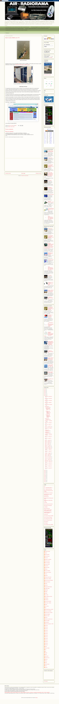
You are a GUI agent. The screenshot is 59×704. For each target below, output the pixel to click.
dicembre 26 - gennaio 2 (48, 396)
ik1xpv (46, 662)
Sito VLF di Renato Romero (48, 520)
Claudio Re (46, 565)
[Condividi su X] (21, 125)
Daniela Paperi (47, 567)
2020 (45, 470)
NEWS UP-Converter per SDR (51, 202)
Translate (51, 57)
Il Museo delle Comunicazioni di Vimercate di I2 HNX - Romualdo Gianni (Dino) (50, 174)
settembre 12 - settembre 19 (47, 432)
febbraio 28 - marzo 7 (48, 460)
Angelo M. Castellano (48, 559)
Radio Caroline (12, 126)
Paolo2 (46, 604)
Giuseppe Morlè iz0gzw (48, 586)
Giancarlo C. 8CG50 (48, 578)
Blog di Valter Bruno (47, 508)
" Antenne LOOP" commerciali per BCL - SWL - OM (50, 365)
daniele (46, 652)
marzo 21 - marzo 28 (48, 456)
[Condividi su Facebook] (22, 125)
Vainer (46, 646)
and (45, 649)
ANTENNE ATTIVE (50, 259)
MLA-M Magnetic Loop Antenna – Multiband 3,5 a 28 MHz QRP (50, 166)
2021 (45, 395)
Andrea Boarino (47, 556)
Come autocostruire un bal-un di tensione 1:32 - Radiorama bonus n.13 (50, 218)
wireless (46, 667)
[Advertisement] (23, 164)
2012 (45, 480)
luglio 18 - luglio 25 (48, 442)
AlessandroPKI (47, 554)
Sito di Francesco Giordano (48, 517)
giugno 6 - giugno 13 (48, 446)
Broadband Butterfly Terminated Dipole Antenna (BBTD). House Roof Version (48, 334)
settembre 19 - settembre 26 (47, 430)
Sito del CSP (46, 514)
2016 (45, 475)
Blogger (37, 697)
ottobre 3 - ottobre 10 (48, 426)
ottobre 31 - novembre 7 (48, 422)
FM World (45, 502)
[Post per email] (18, 125)
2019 (45, 471)
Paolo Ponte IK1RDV (48, 601)
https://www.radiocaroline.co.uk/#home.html (22, 64)
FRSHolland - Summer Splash (50, 188)
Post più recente (8, 173)
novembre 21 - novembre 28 (47, 407)
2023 (45, 392)
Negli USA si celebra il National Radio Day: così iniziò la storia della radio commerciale (36, 28)
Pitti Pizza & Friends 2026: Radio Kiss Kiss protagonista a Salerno (14, 28)
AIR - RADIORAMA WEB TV (48, 487)
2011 (45, 481)
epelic (46, 654)
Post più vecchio (38, 173)
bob (45, 651)
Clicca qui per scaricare (47, 74)
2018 (45, 472)
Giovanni (46, 585)
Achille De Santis (47, 551)
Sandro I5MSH (47, 620)
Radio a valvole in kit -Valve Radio (50, 372)
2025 (45, 390)
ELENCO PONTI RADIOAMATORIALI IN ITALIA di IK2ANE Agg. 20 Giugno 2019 (50, 343)
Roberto (46, 617)
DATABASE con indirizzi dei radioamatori (50, 316)
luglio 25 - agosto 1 (48, 441)
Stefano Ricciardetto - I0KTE (49, 623)
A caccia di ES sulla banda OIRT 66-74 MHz (51, 209)
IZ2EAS (46, 591)
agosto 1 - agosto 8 (48, 440)
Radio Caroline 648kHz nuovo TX (48, 409)
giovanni (46, 659)
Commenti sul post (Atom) (24, 175)
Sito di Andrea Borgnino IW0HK (48, 515)
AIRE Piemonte (46, 496)
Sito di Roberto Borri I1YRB (48, 518)
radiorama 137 (50, 157)
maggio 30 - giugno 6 (48, 447)
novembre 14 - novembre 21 (47, 419)
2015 (45, 476)
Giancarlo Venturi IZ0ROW (49, 580)
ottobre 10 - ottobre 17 (48, 424)
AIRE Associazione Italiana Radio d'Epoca (48, 495)
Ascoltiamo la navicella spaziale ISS (50, 298)
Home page (23, 173)
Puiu (45, 607)
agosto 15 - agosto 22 (48, 438)
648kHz (9, 126)
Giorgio (46, 583)
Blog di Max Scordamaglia (48, 505)
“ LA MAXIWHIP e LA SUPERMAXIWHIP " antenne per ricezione (50, 324)
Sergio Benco (47, 622)
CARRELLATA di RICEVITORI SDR (50, 151)
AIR (44, 486)
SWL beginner (46, 521)
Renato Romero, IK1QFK (48, 612)
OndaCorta (46, 599)
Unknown (46, 625)
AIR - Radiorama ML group (48, 489)
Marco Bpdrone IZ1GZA (48, 596)
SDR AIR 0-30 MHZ (51, 194)
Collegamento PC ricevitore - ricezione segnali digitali (50, 283)
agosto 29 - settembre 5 (48, 436)
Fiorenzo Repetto (47, 570)
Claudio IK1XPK (47, 564)
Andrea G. (46, 557)
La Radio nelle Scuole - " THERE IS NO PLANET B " (48, 412)
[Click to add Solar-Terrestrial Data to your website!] (48, 124)
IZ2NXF (46, 593)
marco (46, 665)
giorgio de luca (47, 657)
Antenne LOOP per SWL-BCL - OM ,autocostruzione (51, 291)
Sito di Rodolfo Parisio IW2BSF (48, 524)
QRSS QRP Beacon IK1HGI (49, 609)
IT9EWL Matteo (47, 588)
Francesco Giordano (48, 572)
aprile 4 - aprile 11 (47, 455)
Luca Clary (46, 594)
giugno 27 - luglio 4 (48, 445)
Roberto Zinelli (47, 615)
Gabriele (46, 575)
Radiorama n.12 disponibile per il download (50, 253)
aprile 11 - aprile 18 (48, 454)
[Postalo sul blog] (20, 125)
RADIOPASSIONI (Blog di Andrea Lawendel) (47, 512)
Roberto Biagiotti (47, 614)
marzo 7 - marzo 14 (48, 459)
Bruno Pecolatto (47, 562)
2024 (45, 391)
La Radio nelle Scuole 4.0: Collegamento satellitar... (48, 415)
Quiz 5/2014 (49, 180)
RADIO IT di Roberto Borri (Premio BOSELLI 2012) (48, 510)
